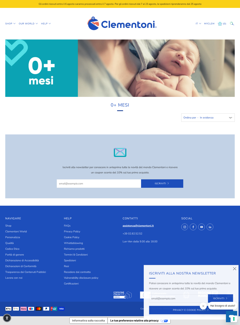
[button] (7, 318)
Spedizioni (70, 260)
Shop (8, 23)
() (224, 23)
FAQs (67, 225)
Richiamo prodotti (74, 249)
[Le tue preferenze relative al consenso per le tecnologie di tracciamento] (234, 319)
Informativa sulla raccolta (88, 320)
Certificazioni (71, 283)
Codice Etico (12, 249)
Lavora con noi (13, 278)
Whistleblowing (73, 243)
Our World (27, 23)
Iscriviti (160, 183)
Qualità (9, 243)
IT (197, 23)
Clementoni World (16, 231)
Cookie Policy (71, 237)
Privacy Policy (72, 231)
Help (44, 23)
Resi (66, 266)
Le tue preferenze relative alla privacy (134, 320)
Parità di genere (14, 254)
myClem (206, 23)
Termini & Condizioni (76, 254)
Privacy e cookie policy (183, 310)
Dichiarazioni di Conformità (20, 266)
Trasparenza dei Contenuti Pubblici (25, 272)
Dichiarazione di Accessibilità (22, 260)
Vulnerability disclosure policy (81, 278)
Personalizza (12, 237)
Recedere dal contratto (77, 272)
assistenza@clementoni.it (138, 225)
